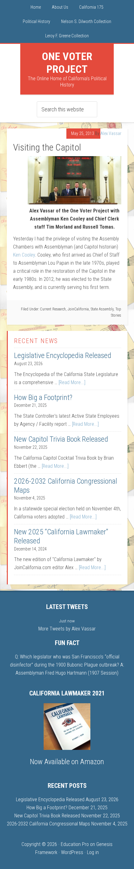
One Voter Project (67, 62)
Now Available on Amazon (67, 761)
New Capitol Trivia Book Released (61, 439)
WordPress (72, 852)
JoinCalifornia (78, 309)
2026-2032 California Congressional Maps (48, 824)
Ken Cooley (24, 255)
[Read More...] (72, 382)
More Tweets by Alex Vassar (67, 629)
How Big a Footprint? (43, 397)
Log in (93, 852)
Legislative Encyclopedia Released (62, 355)
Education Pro (75, 844)
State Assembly (102, 309)
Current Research (53, 309)
